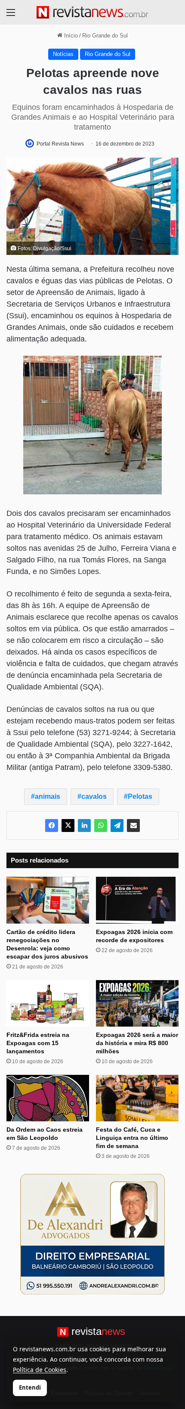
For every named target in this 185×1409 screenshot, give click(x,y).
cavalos (94, 796)
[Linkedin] (84, 825)
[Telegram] (117, 825)
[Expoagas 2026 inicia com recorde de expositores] (137, 900)
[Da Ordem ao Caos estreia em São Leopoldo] (47, 1098)
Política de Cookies (39, 1370)
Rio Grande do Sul (105, 35)
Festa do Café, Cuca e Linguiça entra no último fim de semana (132, 1137)
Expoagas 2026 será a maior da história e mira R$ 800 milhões (137, 1043)
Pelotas (140, 796)
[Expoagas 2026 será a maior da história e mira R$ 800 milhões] (137, 1003)
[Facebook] (51, 825)
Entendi (30, 1387)
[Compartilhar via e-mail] (133, 825)
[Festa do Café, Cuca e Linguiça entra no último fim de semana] (137, 1098)
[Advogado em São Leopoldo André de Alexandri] (92, 1234)
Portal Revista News (60, 144)
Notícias (63, 54)
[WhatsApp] (100, 825)
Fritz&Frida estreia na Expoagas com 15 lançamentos (37, 1043)
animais (47, 796)
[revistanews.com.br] (92, 12)
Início (70, 35)
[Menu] (10, 15)
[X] (68, 825)
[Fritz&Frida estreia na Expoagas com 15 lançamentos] (47, 1003)
